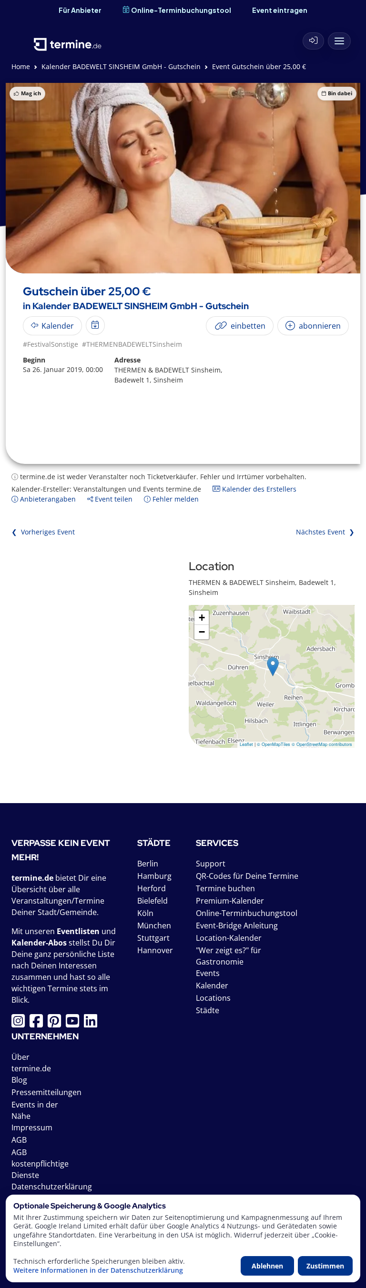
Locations (213, 998)
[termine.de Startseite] (67, 38)
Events (208, 973)
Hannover (155, 950)
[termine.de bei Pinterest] (57, 1023)
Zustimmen (325, 1265)
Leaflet (246, 744)
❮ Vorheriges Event (43, 531)
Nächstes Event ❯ (325, 531)
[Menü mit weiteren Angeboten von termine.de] (339, 41)
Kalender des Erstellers (258, 488)
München (154, 925)
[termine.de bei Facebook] (39, 1023)
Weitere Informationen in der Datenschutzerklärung (98, 1270)
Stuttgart (153, 938)
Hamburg (154, 876)
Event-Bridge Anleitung (237, 925)
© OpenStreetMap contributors (322, 744)
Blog (19, 1080)
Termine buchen (225, 888)
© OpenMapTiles (273, 744)
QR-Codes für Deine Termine (247, 876)
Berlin (147, 863)
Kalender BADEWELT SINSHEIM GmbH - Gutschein (121, 66)
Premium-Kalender (230, 901)
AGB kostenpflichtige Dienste (40, 1163)
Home (20, 66)
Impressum (31, 1127)
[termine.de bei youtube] (75, 1023)
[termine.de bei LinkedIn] (93, 1023)
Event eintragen (279, 10)
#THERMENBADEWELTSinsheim (132, 344)
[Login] (314, 41)
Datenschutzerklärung (51, 1186)
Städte (207, 1010)
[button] (273, 666)
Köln (145, 913)
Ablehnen (267, 1265)
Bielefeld (152, 901)
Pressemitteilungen (46, 1092)
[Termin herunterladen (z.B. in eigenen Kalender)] (95, 325)
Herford (151, 888)
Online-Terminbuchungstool (181, 10)
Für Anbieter (80, 10)
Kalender (212, 985)
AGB (19, 1140)
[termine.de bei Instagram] (20, 1023)
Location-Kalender (229, 938)
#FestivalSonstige (50, 344)
